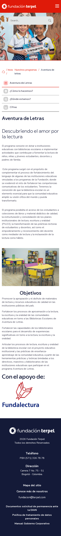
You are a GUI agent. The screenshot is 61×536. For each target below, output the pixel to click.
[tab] (30, 83)
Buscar (49, 20)
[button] (3, 36)
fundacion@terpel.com (32, 497)
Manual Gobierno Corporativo (32, 523)
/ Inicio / (9, 71)
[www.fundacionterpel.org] (19, 6)
